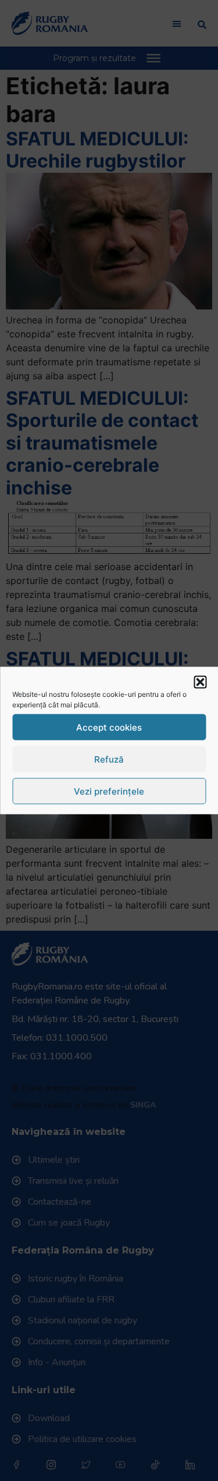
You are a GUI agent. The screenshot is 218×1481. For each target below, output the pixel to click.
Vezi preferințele (109, 790)
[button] (200, 682)
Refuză (109, 758)
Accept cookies (109, 726)
